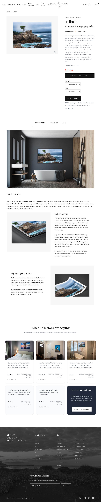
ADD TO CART (73, 98)
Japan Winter (78, 452)
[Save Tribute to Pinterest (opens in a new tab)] (69, 108)
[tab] (53, 122)
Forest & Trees (79, 449)
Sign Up (66, 485)
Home (3, 4)
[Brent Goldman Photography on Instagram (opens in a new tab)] (66, 108)
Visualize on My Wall (80, 76)
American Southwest (80, 440)
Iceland (59, 452)
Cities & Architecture (62, 449)
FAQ (37, 4)
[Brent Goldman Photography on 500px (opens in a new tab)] (89, 498)
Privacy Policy (38, 459)
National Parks (79, 455)
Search (85, 4)
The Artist (43, 4)
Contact (49, 4)
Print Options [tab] (40, 122)
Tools (24, 4)
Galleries (10, 4)
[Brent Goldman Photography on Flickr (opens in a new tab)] (72, 108)
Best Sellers (60, 443)
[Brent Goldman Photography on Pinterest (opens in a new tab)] (84, 498)
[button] (55, 52)
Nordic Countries (79, 459)
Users (36, 462)
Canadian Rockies (80, 446)
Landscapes (60, 455)
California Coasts (61, 446)
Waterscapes (78, 462)
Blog (18, 4)
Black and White (79, 443)
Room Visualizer (31, 4)
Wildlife (59, 465)
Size (66, 88)
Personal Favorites (62, 462)
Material (67, 81)
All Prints (59, 440)
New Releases (61, 459)
